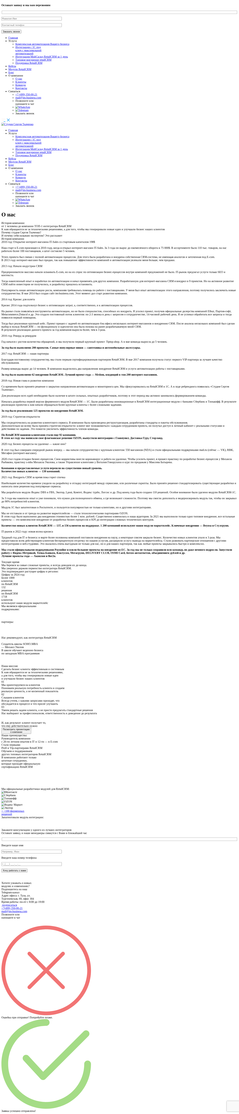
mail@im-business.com (28, 97)
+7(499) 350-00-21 (12, 908)
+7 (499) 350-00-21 (26, 94)
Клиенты (20, 81)
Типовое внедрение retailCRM (33, 59)
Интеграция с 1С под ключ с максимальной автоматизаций (28, 50)
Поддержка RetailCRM (28, 62)
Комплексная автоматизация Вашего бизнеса (42, 44)
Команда (20, 85)
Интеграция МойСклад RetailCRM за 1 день (41, 56)
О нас (18, 78)
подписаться (9, 905)
